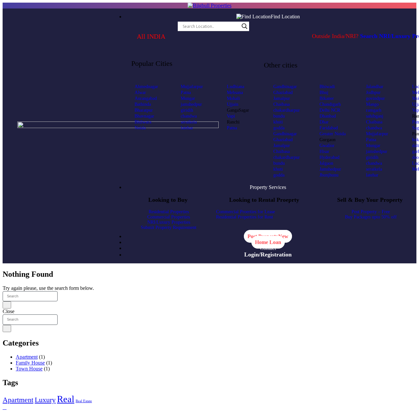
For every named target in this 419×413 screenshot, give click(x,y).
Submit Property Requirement (168, 227)
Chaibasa (281, 104)
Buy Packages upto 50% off (371, 217)
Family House (30, 363)
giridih (187, 110)
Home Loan (268, 242)
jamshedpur (191, 104)
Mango (372, 104)
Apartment (27, 357)
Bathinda (143, 104)
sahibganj (374, 116)
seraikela (189, 122)
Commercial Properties (168, 217)
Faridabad (328, 127)
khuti (278, 122)
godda (278, 127)
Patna (186, 92)
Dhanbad (327, 116)
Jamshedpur (330, 169)
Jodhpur (373, 92)
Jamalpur (281, 98)
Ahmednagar (146, 86)
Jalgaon (326, 163)
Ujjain (232, 104)
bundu (279, 116)
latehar (187, 127)
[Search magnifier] (244, 26)
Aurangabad (146, 98)
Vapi (231, 116)
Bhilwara (143, 122)
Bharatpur (144, 110)
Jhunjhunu (328, 175)
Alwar (140, 92)
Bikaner (326, 98)
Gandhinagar (285, 86)
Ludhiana (235, 86)
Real (65, 399)
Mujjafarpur (192, 86)
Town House (29, 368)
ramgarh (373, 110)
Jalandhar (374, 86)
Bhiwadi (327, 86)
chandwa (189, 116)
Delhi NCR (329, 110)
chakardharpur (286, 110)
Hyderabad (329, 157)
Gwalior (327, 145)
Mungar (188, 98)
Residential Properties (169, 211)
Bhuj (323, 92)
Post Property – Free (371, 211)
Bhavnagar (144, 116)
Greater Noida (332, 133)
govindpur (375, 98)
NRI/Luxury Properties (168, 222)
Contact (268, 248)
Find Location (285, 16)
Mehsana (235, 92)
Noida (140, 127)
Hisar (324, 151)
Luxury (45, 400)
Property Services (268, 187)
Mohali (233, 98)
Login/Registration (268, 254)
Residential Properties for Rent (244, 217)
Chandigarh (330, 104)
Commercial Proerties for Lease (245, 211)
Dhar (324, 122)
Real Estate (84, 401)
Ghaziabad (283, 92)
